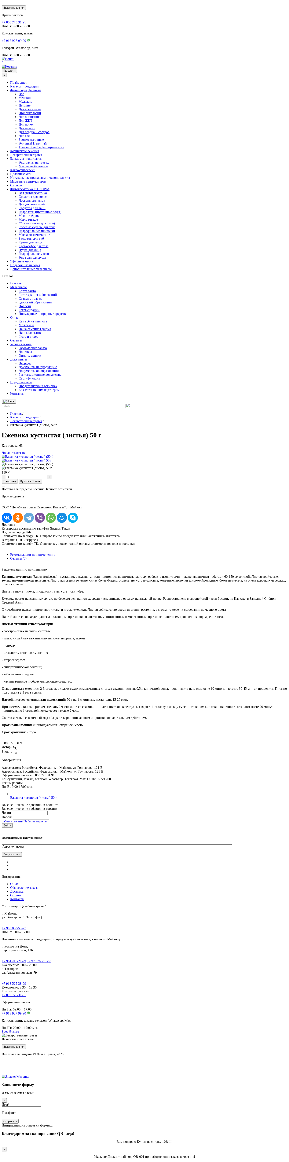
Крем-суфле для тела (33, 246)
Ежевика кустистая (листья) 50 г (33, 797)
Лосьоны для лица (32, 200)
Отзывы (16, 340)
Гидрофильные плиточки (37, 231)
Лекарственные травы (26, 155)
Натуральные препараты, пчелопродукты (40, 177)
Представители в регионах (38, 386)
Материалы (18, 287)
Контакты (17, 393)
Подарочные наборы (25, 265)
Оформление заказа (33, 348)
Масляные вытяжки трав (28, 181)
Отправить (10, 1121)
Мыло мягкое (28, 219)
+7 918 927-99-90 (14, 1013)
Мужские (25, 101)
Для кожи (25, 136)
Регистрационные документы (40, 374)
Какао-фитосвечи (22, 170)
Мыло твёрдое (29, 215)
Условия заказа (21, 344)
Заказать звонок (13, 7)
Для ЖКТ (25, 120)
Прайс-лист (18, 82)
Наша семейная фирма (35, 329)
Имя (6, 1104)
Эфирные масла (21, 261)
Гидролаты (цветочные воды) (40, 212)
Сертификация (29, 378)
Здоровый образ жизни (35, 302)
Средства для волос (33, 196)
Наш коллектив (30, 333)
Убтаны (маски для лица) (37, 223)
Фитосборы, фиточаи (25, 90)
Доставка (25, 352)
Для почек (26, 124)
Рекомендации (29, 310)
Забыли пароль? (35, 821)
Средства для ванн (32, 208)
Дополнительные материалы (31, 269)
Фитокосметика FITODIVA (30, 189)
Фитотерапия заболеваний (38, 294)
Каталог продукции (24, 86)
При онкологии (30, 113)
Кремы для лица (30, 242)
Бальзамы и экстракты (26, 158)
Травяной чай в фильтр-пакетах (41, 147)
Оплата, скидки (30, 355)
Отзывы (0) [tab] (18, 558)
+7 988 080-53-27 (14, 928)
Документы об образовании (39, 371)
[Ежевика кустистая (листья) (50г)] (27, 456)
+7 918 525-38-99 (14, 983)
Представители (21, 382)
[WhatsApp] (51, 518)
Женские (25, 98)
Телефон (9, 1112)
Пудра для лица (30, 250)
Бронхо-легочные (31, 139)
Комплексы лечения (24, 151)
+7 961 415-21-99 (14, 961)
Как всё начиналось (33, 321)
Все (21, 94)
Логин (6, 812)
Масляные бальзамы (33, 166)
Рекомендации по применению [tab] (32, 554)
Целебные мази (21, 174)
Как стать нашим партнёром (39, 390)
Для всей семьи (30, 109)
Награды (25, 363)
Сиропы (16, 185)
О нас (14, 317)
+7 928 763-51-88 (39, 961)
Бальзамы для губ (31, 238)
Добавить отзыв (13, 453)
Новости (25, 306)
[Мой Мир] (62, 518)
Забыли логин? (12, 821)
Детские (24, 105)
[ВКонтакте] (7, 518)
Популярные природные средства (43, 313)
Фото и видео (28, 336)
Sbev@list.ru (10, 1031)
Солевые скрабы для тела (37, 227)
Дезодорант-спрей (32, 204)
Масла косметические (34, 234)
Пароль (7, 817)
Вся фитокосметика (33, 193)
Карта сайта (27, 291)
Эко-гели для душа (32, 257)
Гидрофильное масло (34, 253)
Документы (18, 359)
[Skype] (73, 518)
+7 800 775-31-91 (14, 995)
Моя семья (26, 325)
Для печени (27, 128)
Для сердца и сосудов (34, 132)
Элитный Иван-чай (33, 143)
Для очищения (29, 117)
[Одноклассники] (18, 518)
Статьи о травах (30, 298)
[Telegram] (29, 518)
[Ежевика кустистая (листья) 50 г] (27, 460)
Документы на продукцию (38, 367)
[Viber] (40, 518)
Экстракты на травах (34, 162)
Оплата (15, 895)
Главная (16, 283)
